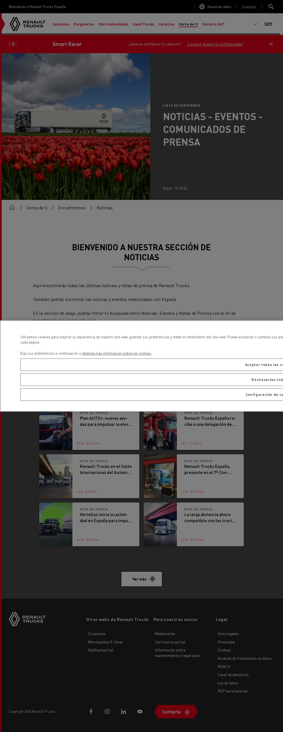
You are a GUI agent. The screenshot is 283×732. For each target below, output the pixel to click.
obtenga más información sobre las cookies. (117, 353)
